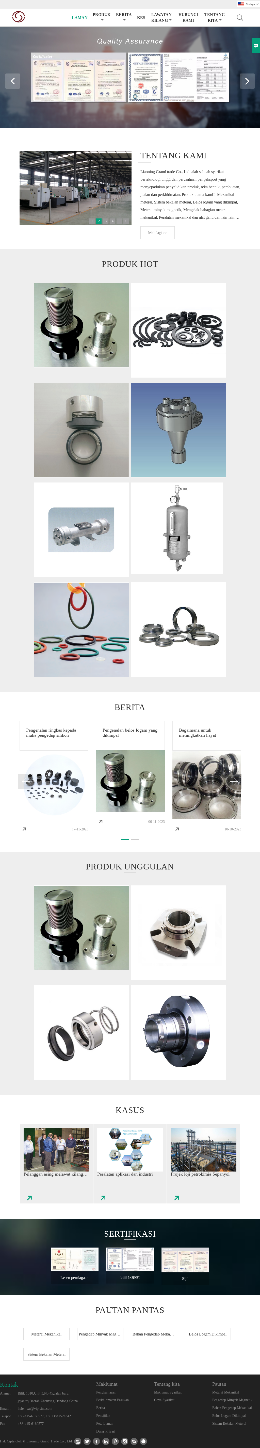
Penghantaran (106, 1392)
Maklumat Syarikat (168, 1392)
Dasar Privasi (105, 1431)
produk (101, 14)
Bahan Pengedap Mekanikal (232, 1408)
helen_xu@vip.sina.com (35, 1408)
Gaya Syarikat (164, 1400)
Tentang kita (214, 17)
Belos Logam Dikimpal (229, 1416)
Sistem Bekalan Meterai (229, 1423)
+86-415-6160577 (31, 1424)
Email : (5, 1408)
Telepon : (6, 1416)
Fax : (3, 1424)
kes (141, 17)
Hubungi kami (188, 17)
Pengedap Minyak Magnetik (232, 1400)
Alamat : (6, 1393)
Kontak (9, 1384)
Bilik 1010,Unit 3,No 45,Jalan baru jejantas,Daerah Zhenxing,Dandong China (48, 1397)
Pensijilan (103, 1416)
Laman (80, 17)
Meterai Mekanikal (225, 1392)
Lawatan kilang (161, 17)
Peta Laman (104, 1423)
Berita (124, 14)
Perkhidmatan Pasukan (112, 1400)
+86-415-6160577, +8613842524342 (44, 1416)
